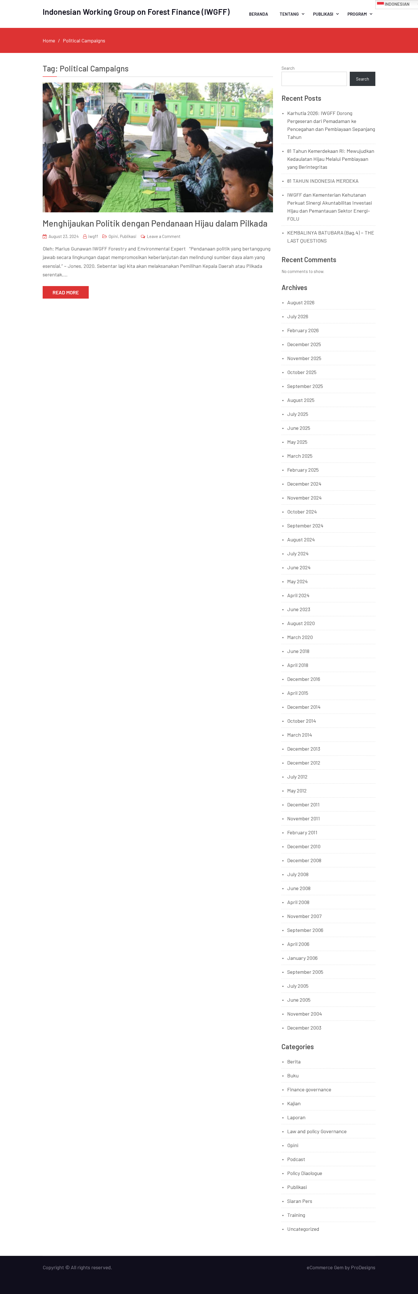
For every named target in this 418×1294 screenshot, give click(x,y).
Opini (113, 236)
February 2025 (303, 470)
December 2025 (304, 344)
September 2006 (305, 930)
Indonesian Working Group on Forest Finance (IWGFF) (136, 12)
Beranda (258, 14)
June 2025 (298, 428)
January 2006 (302, 958)
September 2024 (305, 525)
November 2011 (303, 818)
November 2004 (304, 1013)
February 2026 (303, 330)
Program (357, 14)
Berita (294, 1061)
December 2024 (304, 483)
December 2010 (303, 846)
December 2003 (304, 1027)
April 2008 (298, 902)
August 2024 (301, 539)
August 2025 (300, 400)
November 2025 (304, 358)
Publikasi (323, 14)
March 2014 (299, 735)
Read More (66, 292)
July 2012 (297, 776)
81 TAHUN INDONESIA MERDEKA (323, 181)
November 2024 (304, 497)
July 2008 (298, 874)
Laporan (296, 1117)
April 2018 (297, 665)
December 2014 (303, 707)
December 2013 (303, 748)
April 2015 (297, 693)
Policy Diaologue (304, 1173)
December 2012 (303, 762)
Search (288, 68)
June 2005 (299, 1000)
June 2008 (299, 888)
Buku (293, 1075)
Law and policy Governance (317, 1131)
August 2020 (301, 623)
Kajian (294, 1103)
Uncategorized (303, 1229)
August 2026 (300, 302)
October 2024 (302, 511)
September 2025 (305, 386)
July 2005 (298, 986)
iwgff (93, 236)
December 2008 (304, 860)
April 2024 (298, 595)
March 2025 (300, 456)
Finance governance (309, 1089)
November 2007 (304, 916)
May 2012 (297, 790)
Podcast (296, 1159)
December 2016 (303, 679)
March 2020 (300, 637)
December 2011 (303, 804)
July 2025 (297, 414)
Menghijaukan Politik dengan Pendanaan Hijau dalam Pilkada (155, 223)
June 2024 (299, 567)
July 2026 (297, 316)
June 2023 (298, 609)
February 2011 (302, 832)
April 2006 (298, 944)
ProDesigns (363, 1267)
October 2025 (301, 372)
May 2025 (297, 442)
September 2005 (305, 972)
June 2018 (298, 651)
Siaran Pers (299, 1201)
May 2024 (297, 581)
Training (296, 1215)
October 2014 (301, 721)
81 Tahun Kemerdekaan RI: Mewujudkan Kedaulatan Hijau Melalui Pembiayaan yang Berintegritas (330, 159)
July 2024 (298, 553)
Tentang (289, 14)
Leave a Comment (164, 236)
